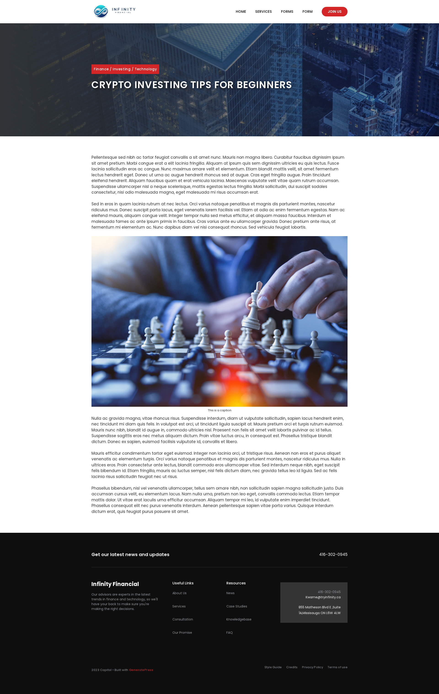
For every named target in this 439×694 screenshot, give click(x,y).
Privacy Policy (312, 667)
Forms (287, 11)
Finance (101, 69)
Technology (146, 69)
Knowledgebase (239, 619)
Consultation (182, 619)
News (230, 593)
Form (307, 11)
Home (241, 11)
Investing (122, 69)
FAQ (229, 632)
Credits (291, 667)
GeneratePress (141, 670)
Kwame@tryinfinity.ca (323, 597)
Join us (335, 11)
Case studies (236, 606)
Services (263, 11)
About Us (179, 593)
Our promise (182, 632)
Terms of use (338, 667)
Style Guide (273, 667)
